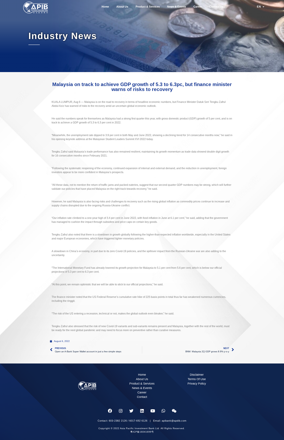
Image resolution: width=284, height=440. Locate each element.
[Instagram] (121, 411)
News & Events (176, 6)
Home (105, 6)
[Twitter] (131, 411)
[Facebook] (110, 411)
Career (197, 6)
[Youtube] (153, 411)
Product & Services (148, 6)
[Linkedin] (142, 411)
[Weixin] (174, 411)
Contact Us (216, 6)
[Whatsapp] (163, 411)
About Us (122, 6)
